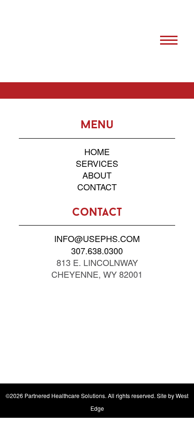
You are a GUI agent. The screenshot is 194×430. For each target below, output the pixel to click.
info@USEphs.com (97, 238)
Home (97, 151)
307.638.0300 (97, 250)
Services (97, 163)
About (97, 175)
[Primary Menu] (169, 40)
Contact (97, 186)
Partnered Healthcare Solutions (55, 41)
